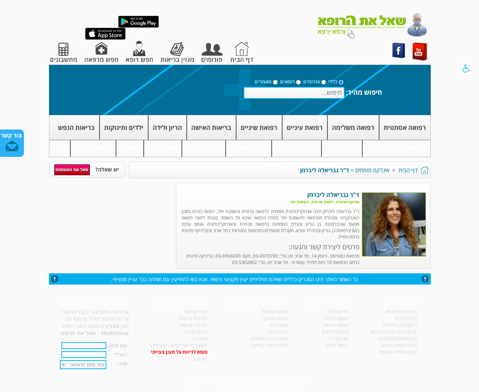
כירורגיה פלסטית (401, 311)
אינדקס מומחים (372, 170)
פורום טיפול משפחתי (269, 338)
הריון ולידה (167, 127)
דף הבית (408, 170)
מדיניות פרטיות (193, 318)
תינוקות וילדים (335, 331)
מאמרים (263, 81)
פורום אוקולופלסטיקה (397, 338)
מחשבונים (279, 325)
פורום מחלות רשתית (398, 352)
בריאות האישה (211, 127)
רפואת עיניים (305, 127)
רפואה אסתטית (405, 127)
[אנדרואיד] (138, 26)
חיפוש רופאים (276, 318)
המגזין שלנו (278, 331)
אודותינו (199, 338)
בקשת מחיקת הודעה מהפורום (179, 345)
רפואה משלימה (353, 127)
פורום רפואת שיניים (399, 345)
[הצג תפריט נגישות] (466, 68)
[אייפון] (105, 38)
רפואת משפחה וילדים (396, 148)
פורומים (311, 81)
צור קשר (199, 358)
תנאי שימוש (196, 311)
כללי (333, 81)
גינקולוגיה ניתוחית (400, 325)
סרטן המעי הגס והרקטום (393, 331)
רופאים (287, 81)
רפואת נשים (337, 345)
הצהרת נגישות (193, 325)
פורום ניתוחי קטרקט (270, 345)
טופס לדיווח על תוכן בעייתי (179, 352)
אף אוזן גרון (341, 148)
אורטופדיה (162, 148)
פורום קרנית (405, 318)
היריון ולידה (337, 311)
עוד (60, 148)
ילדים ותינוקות (123, 127)
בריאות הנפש (76, 127)
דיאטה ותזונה (93, 148)
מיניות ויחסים (248, 148)
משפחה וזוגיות (296, 148)
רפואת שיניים (259, 127)
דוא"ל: (120, 354)
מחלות (129, 148)
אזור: (122, 363)
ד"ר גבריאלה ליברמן (324, 170)
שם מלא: (118, 345)
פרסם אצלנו (195, 331)
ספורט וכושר (203, 148)
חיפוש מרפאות (275, 311)
